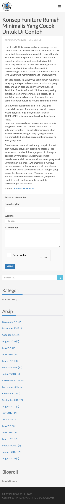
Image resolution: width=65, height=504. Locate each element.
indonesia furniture (24, 188)
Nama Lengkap (12, 203)
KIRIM (10, 266)
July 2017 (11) (9, 412)
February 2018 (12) (12, 367)
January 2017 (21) (11, 451)
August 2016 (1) (10, 458)
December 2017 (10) (13, 380)
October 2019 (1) (11, 334)
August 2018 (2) (10, 341)
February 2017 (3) (11, 445)
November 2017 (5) (12, 386)
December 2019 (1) (12, 321)
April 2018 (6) (9, 354)
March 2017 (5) (10, 438)
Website (9, 215)
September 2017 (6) (12, 399)
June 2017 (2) (9, 419)
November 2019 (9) (12, 328)
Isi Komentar (11, 227)
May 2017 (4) (9, 425)
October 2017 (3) (11, 393)
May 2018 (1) (9, 347)
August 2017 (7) (10, 406)
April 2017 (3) (9, 432)
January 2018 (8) (11, 373)
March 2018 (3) (10, 360)
